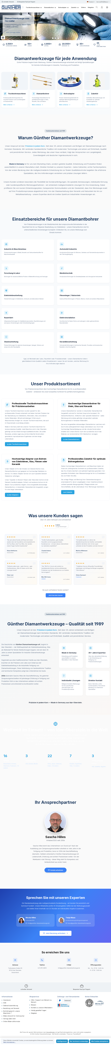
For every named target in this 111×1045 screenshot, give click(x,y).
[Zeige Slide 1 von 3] (52, 38)
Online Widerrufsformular (11, 1021)
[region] (55, 26)
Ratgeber (34, 1013)
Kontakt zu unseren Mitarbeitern (41, 1007)
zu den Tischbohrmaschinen (17, 444)
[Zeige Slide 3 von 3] (58, 38)
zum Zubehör (67, 492)
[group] (55, 26)
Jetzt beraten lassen (55, 595)
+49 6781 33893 (42, 968)
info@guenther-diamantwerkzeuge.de (39, 923)
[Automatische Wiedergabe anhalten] (3, 37)
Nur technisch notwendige (79, 1041)
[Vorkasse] (63, 1005)
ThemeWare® (77, 1034)
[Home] (23, 7)
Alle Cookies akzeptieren (99, 1041)
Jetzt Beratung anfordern (55, 933)
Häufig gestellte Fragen (38, 1010)
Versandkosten (50, 1032)
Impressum (7, 1000)
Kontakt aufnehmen (56, 870)
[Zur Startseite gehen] (11, 7)
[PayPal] (60, 1001)
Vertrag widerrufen (9, 1019)
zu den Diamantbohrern (71, 439)
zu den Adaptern (12, 495)
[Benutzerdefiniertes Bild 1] (99, 1003)
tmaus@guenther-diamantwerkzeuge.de (79, 923)
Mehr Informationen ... (9, 1042)
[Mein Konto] (102, 7)
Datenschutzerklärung (10, 1005)
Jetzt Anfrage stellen (13, 32)
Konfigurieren (62, 1041)
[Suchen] (97, 7)
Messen (33, 1005)
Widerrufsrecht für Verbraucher (13, 1016)
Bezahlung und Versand (11, 1008)
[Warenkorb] (107, 7)
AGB (4, 1003)
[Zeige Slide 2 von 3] (55, 38)
